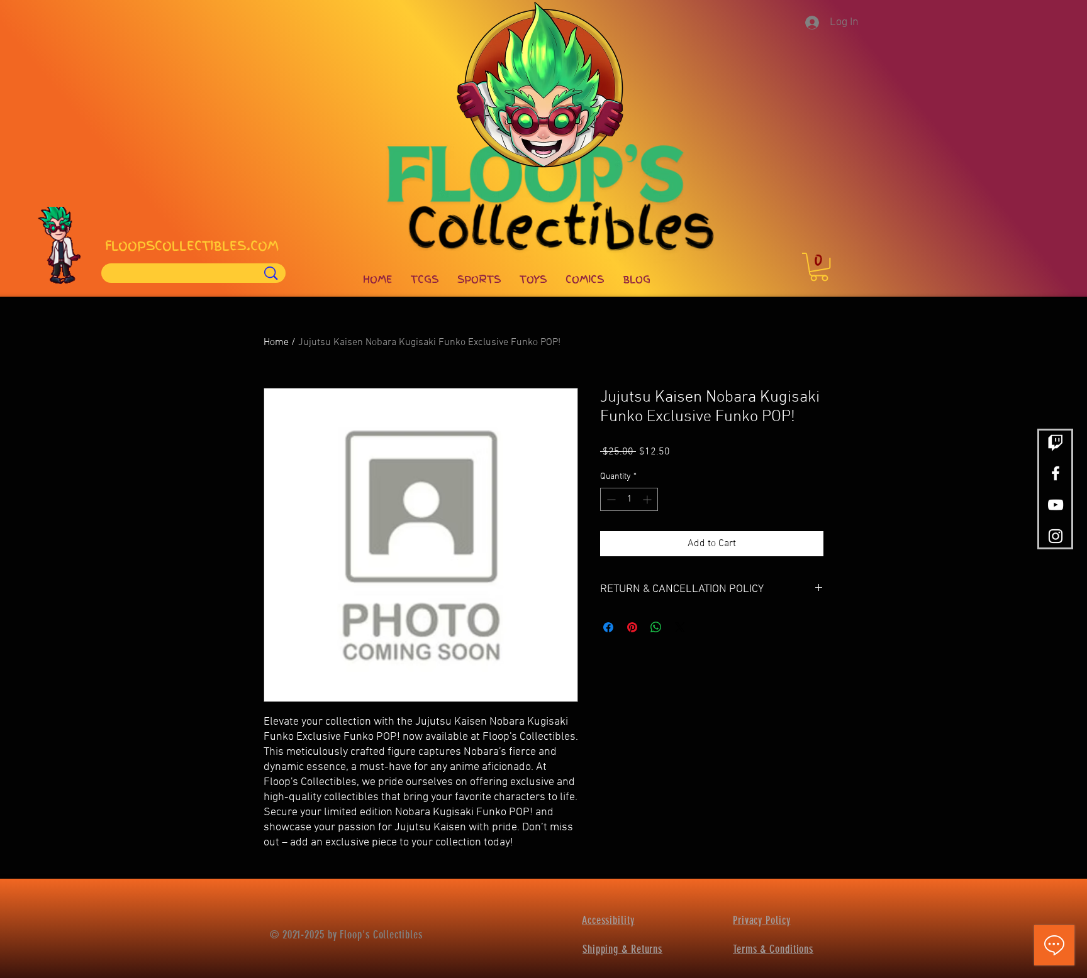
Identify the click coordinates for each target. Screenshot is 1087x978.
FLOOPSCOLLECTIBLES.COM (192, 245)
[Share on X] (680, 627)
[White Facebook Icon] (1055, 473)
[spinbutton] (629, 499)
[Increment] (648, 499)
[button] (819, 267)
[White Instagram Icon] (1055, 536)
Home (276, 342)
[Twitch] (1055, 441)
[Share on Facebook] (608, 627)
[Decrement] (610, 499)
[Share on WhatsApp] (656, 627)
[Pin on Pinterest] (632, 627)
